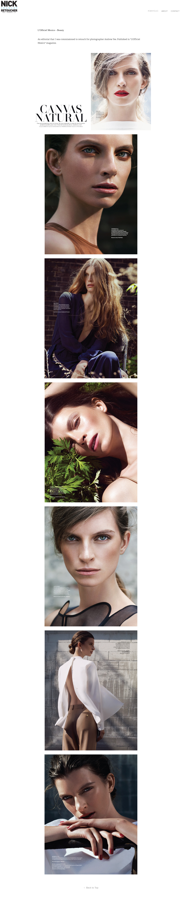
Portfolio (153, 11)
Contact (175, 11)
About (164, 11)
